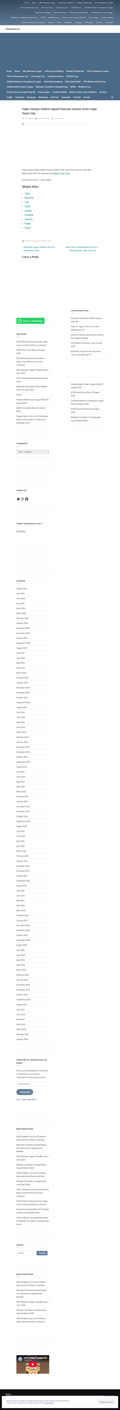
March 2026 (21, 613)
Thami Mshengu (44, 118)
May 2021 (20, 901)
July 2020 (20, 950)
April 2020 (20, 965)
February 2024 (22, 737)
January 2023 (22, 801)
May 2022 (20, 841)
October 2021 (22, 876)
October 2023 (22, 757)
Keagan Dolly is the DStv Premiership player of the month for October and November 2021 (32, 419)
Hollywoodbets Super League (102, 13)
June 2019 (20, 1014)
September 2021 (23, 881)
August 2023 (21, 767)
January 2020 (22, 980)
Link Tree (99, 22)
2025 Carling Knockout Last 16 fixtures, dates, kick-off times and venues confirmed (32, 1192)
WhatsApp (89, 22)
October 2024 (22, 697)
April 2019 (20, 1024)
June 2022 (20, 836)
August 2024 (21, 707)
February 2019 (22, 1034)
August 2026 (21, 589)
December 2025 (23, 628)
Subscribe (109, 22)
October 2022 (22, 816)
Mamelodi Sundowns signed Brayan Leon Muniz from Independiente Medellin (31, 1148)
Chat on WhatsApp (33, 320)
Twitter (59, 22)
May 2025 (20, 663)
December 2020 (23, 925)
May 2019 (20, 1019)
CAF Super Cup (47, 8)
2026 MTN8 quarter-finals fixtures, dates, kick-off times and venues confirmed (30, 361)
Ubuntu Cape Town (61, 173)
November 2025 (23, 633)
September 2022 (23, 821)
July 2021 (20, 891)
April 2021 (20, 905)
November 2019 (23, 990)
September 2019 (23, 1000)
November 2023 (23, 752)
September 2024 (23, 702)
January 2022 (22, 861)
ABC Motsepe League (47, 3)
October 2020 (22, 935)
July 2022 (20, 831)
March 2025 (21, 673)
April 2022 (20, 846)
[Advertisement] (60, 51)
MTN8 (43, 17)
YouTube (77, 97)
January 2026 (22, 623)
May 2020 (20, 960)
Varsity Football (107, 17)
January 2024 (22, 742)
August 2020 (21, 945)
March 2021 (21, 910)
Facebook (68, 22)
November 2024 (23, 693)
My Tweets (20, 531)
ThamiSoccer (13, 29)
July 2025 (20, 653)
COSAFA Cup (76, 8)
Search (8, 1394)
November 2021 (23, 871)
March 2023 (21, 792)
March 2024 (21, 732)
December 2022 (23, 806)
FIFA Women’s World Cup (78, 13)
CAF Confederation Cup (29, 8)
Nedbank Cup (53, 17)
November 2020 (23, 930)
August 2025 (21, 648)
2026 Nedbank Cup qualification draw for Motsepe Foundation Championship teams (32, 1221)
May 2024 (20, 722)
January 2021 (22, 920)
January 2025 (22, 683)
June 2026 (20, 598)
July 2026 (20, 593)
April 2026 (20, 608)
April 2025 (20, 668)
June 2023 (20, 777)
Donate (87, 97)
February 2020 (22, 975)
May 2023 (20, 782)
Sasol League (93, 17)
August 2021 (21, 886)
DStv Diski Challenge (43, 13)
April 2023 (20, 787)
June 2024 (20, 717)
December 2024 (23, 688)
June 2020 (20, 955)
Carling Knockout (62, 8)
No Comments (59, 118)
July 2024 (20, 712)
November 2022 (23, 811)
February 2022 (22, 856)
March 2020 (21, 970)
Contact (51, 22)
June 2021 (20, 896)
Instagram (78, 22)
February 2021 (22, 915)
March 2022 (21, 851)
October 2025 (22, 638)
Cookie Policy (49, 1403)
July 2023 (20, 772)
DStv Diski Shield (60, 13)
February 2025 (22, 678)
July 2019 (20, 1010)
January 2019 (22, 1039)
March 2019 (21, 1029)
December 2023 (23, 747)
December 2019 (23, 985)
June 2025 (20, 658)
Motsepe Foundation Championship (24, 17)
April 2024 (20, 727)
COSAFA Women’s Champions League (98, 8)
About (34, 3)
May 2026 (20, 603)
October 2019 (22, 995)
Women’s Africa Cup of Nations (33, 22)
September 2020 (23, 940)
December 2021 (23, 866)
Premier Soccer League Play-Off (74, 17)
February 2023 (22, 796)
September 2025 (23, 643)
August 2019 (21, 1005)
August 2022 (21, 826)
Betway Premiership (84, 3)
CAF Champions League (104, 3)
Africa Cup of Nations (66, 3)
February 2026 (22, 618)
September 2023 (23, 762)
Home (26, 3)
